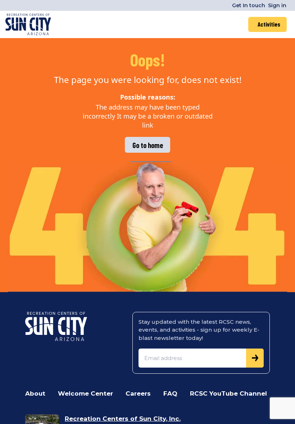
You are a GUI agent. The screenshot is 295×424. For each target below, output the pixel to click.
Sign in (277, 5)
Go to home (147, 145)
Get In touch (248, 5)
